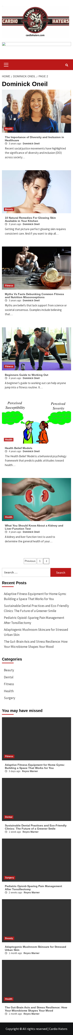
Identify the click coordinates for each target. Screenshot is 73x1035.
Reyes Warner (30, 771)
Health (8, 128)
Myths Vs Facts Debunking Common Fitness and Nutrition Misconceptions (34, 295)
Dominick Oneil (31, 143)
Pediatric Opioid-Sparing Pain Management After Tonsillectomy (34, 620)
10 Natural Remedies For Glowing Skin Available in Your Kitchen (30, 219)
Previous (30, 560)
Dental (8, 677)
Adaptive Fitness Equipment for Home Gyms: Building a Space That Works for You (35, 596)
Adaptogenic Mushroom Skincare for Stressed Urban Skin (36, 632)
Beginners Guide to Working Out (26, 374)
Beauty (9, 209)
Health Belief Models (18, 448)
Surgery (9, 698)
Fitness (9, 285)
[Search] (66, 65)
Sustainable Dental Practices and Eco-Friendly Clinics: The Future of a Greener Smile (36, 608)
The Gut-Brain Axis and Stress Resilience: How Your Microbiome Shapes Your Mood (36, 644)
